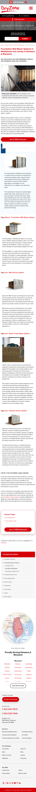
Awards (23, 755)
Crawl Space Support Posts (12, 571)
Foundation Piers (10, 517)
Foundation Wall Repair (11, 568)
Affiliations (5, 758)
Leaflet (22, 636)
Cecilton (7, 667)
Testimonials (7, 585)
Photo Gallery (7, 596)
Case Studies (7, 589)
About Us (23, 749)
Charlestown (29, 667)
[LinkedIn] (20, 783)
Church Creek (7, 674)
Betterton (7, 664)
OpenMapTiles (24, 639)
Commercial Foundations (9, 735)
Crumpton (18, 681)
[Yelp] (3, 783)
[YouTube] (15, 783)
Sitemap (29, 790)
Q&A (3, 752)
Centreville (18, 667)
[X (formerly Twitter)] (12, 783)
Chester (7, 671)
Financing (23, 758)
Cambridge (28, 664)
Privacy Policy (16, 790)
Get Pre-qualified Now (8, 16)
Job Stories (5, 749)
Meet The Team (6, 755)
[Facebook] (5, 783)
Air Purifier (25, 735)
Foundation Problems (9, 559)
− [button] (26, 633)
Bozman (17, 664)
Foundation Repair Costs (10, 574)
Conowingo (17, 678)
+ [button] (26, 631)
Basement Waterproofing (9, 732)
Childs (29, 671)
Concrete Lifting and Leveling (10, 738)
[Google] (7, 783)
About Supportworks (9, 578)
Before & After (8, 582)
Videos (6, 593)
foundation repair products (11, 497)
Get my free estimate (10, 699)
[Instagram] (10, 783)
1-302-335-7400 (10, 713)
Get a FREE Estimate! (18, 139)
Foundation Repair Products (11, 563)
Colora (7, 678)
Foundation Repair (10, 554)
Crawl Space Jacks (11, 521)
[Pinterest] (17, 783)
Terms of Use (23, 790)
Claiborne (29, 674)
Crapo (7, 681)
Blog (22, 752)
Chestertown (18, 671)
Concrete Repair (26, 738)
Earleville (29, 681)
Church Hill (18, 674)
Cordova (28, 678)
